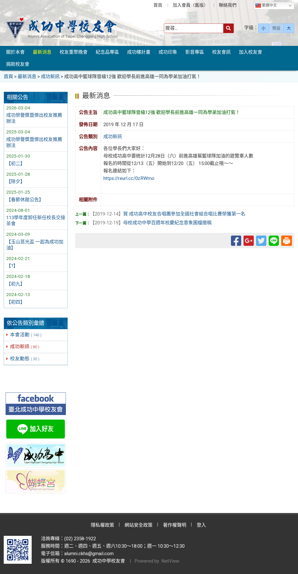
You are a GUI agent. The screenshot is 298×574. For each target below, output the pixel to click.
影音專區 (194, 52)
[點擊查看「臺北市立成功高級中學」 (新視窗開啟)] (36, 455)
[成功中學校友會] (62, 28)
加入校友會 (250, 52)
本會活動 (26, 335)
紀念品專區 (107, 52)
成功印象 (168, 52)
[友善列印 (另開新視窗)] (286, 240)
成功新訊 (25, 346)
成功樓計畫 (138, 52)
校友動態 (25, 358)
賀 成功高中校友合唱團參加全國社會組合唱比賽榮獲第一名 (167, 214)
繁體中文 (269, 5)
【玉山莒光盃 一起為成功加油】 (34, 245)
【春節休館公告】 (25, 200)
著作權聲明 (174, 525)
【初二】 (15, 163)
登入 (201, 525)
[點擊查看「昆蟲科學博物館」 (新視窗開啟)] (36, 481)
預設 (276, 28)
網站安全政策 (138, 525)
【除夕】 (15, 181)
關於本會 (15, 52)
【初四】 (15, 302)
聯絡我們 (228, 5)
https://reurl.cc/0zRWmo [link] (128, 178)
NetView (170, 561)
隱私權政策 (102, 525)
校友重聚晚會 (74, 52)
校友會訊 (221, 52)
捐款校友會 (17, 64)
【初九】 (15, 284)
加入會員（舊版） (190, 5)
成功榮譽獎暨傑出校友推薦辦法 (34, 118)
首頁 (157, 5)
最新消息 (42, 52)
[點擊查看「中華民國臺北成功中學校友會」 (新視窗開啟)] (36, 403)
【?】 (12, 266)
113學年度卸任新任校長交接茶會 (35, 220)
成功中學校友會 (107, 561)
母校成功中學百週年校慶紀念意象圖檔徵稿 (151, 223)
